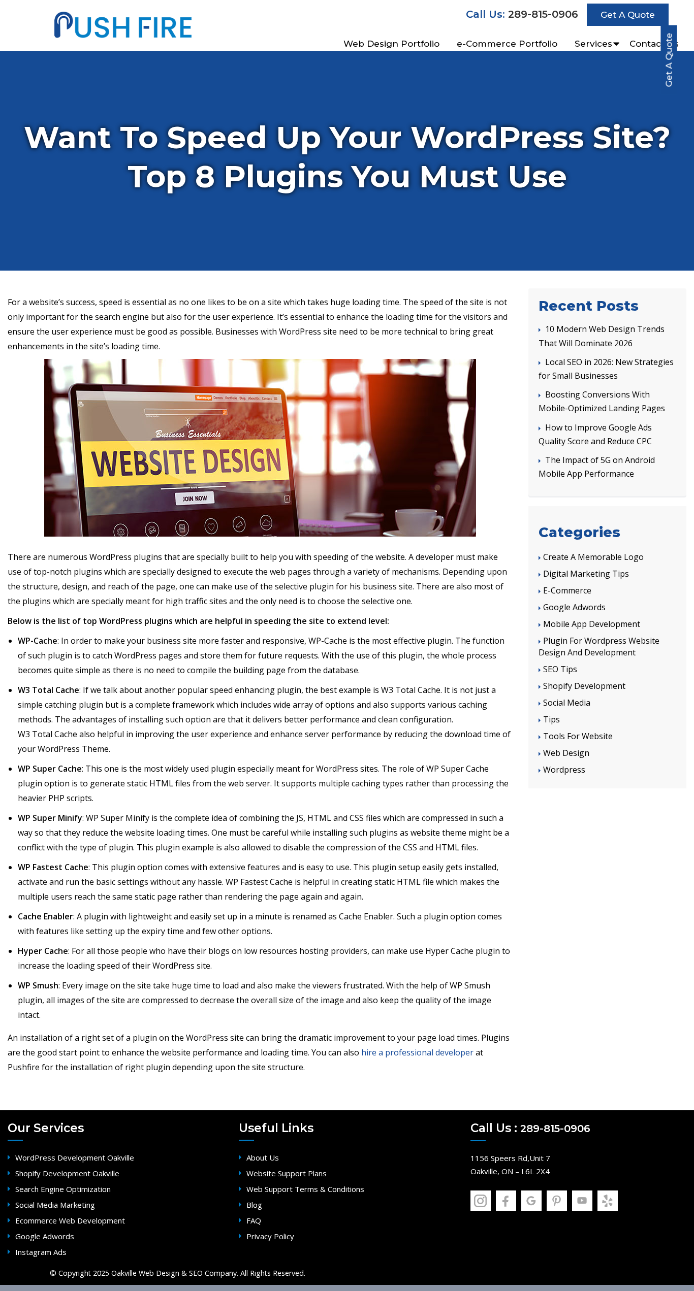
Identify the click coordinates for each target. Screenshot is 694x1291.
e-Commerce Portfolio (507, 41)
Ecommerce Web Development (70, 1220)
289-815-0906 (543, 14)
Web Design (566, 752)
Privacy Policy (270, 1236)
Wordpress (564, 769)
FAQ (253, 1220)
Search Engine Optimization (63, 1189)
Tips (551, 719)
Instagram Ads (41, 1252)
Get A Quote (669, 60)
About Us (262, 1157)
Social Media (566, 702)
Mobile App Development (591, 624)
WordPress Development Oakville (74, 1157)
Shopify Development (584, 685)
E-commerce (567, 590)
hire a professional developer (417, 1052)
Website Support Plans (286, 1173)
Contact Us (654, 41)
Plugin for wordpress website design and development (599, 646)
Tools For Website (578, 736)
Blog (254, 1205)
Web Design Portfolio (391, 41)
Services (593, 41)
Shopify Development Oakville (67, 1173)
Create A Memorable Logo (593, 556)
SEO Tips (560, 669)
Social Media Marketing (55, 1205)
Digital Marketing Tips (586, 573)
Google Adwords (574, 607)
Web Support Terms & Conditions (305, 1189)
